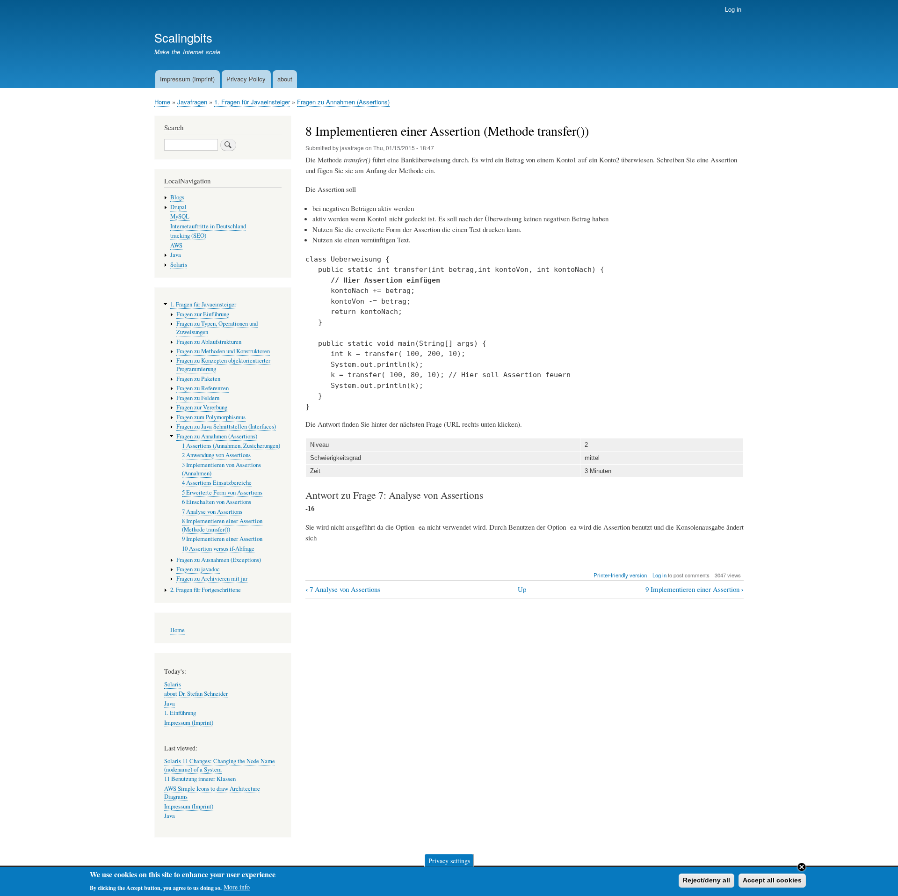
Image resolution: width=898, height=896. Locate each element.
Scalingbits (183, 37)
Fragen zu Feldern (197, 398)
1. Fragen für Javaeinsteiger (252, 101)
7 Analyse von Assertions (342, 589)
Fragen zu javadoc (198, 569)
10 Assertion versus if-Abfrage (218, 549)
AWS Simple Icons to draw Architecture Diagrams (212, 793)
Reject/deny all (706, 880)
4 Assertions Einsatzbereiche (217, 483)
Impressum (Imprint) (187, 78)
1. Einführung (180, 713)
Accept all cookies (772, 880)
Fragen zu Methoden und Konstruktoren (223, 351)
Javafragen (192, 101)
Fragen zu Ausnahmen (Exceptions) (218, 560)
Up (522, 589)
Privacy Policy (246, 78)
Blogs (177, 197)
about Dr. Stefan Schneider (196, 694)
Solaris (178, 265)
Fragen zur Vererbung (201, 407)
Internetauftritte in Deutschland (208, 226)
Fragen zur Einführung (202, 314)
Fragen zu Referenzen (202, 388)
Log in (733, 9)
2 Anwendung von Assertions (216, 455)
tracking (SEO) (188, 236)
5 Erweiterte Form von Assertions (222, 492)
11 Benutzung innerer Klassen (200, 779)
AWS (176, 245)
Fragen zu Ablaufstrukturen (208, 342)
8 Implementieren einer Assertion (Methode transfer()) (222, 525)
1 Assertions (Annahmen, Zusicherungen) (231, 446)
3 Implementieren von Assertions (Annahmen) (221, 469)
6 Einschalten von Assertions (216, 502)
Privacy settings (449, 860)
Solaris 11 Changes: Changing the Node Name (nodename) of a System (219, 765)
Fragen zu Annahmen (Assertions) (343, 101)
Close (801, 867)
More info (237, 886)
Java (175, 255)
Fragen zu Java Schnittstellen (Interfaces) (226, 426)
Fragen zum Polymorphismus (211, 417)
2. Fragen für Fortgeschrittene (205, 590)
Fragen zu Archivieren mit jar (211, 579)
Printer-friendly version (620, 575)
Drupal (178, 207)
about (284, 78)
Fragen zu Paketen (198, 379)
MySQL (179, 216)
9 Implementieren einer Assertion (694, 589)
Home (162, 101)
